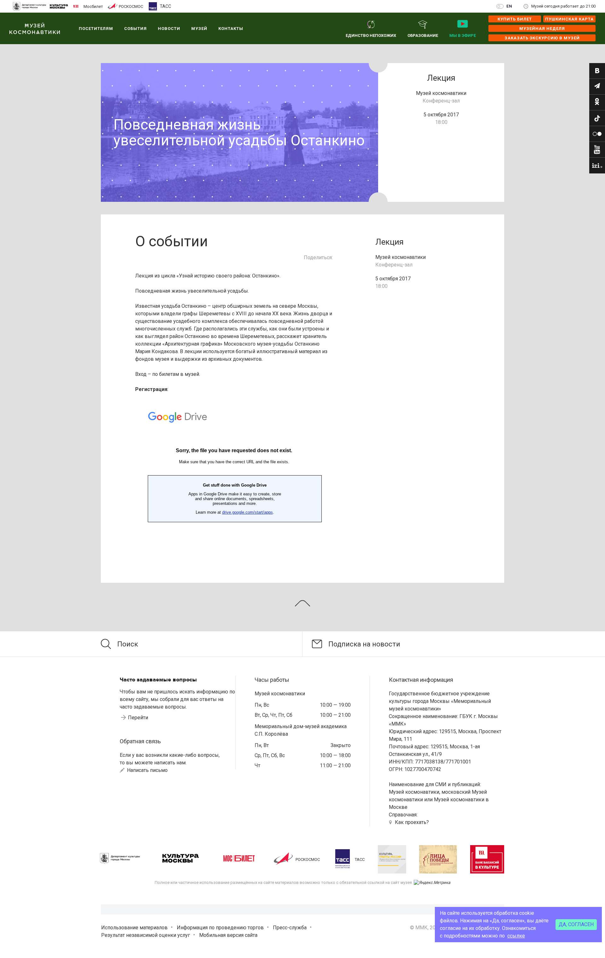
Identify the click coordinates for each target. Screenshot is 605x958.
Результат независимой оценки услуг (145, 935)
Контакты (230, 28)
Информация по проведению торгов (220, 928)
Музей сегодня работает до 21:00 (563, 6)
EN (509, 6)
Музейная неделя (542, 28)
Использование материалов (134, 928)
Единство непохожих (371, 35)
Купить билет (515, 19)
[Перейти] (597, 71)
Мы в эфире (462, 35)
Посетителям (96, 28)
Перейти (138, 718)
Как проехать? (412, 822)
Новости (169, 28)
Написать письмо (147, 770)
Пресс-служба (290, 928)
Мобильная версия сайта (228, 935)
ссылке (516, 936)
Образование (422, 35)
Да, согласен (576, 924)
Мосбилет (93, 6)
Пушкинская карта (569, 19)
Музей (199, 28)
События (135, 28)
